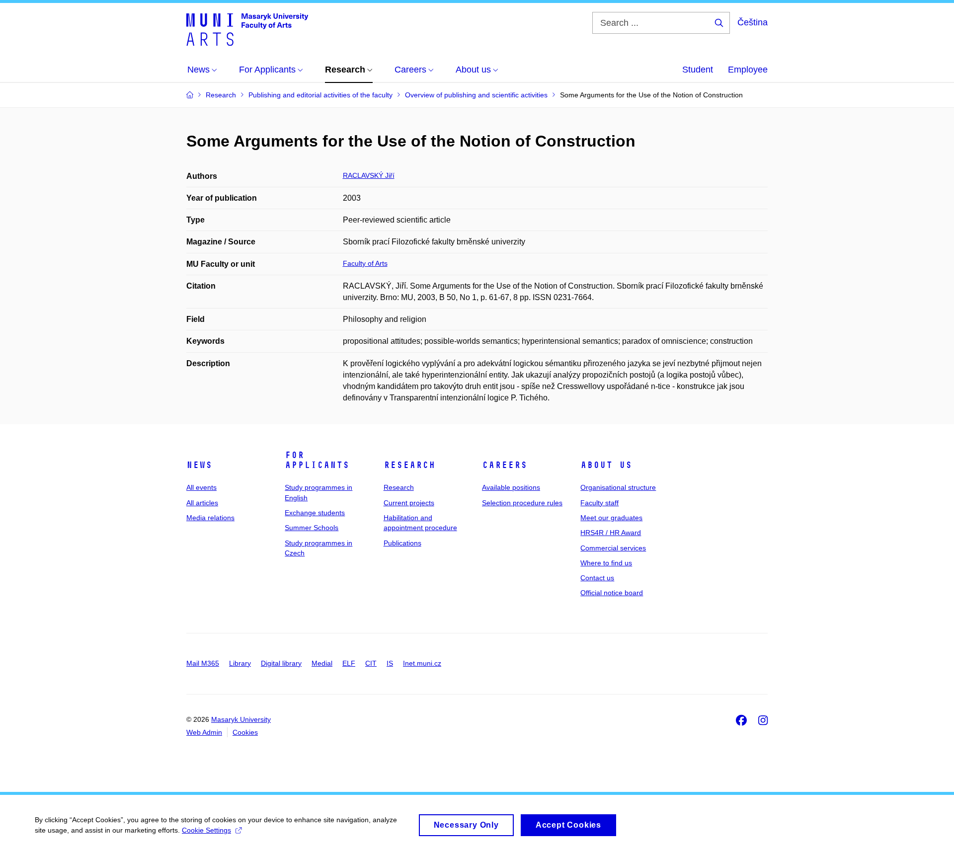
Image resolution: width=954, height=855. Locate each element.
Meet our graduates (611, 518)
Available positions (511, 487)
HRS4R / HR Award (610, 533)
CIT (371, 663)
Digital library (281, 663)
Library (240, 663)
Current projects (409, 503)
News (199, 465)
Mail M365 (202, 663)
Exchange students (315, 513)
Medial (322, 663)
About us (606, 465)
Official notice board (611, 593)
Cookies (245, 732)
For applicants (317, 460)
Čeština (752, 22)
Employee (748, 70)
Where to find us (606, 563)
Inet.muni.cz (422, 663)
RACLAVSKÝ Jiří (369, 175)
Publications (402, 543)
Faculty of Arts (365, 263)
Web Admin (204, 732)
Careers (504, 465)
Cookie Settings (206, 830)
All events (201, 487)
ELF (348, 663)
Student (697, 70)
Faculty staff (599, 503)
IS (390, 663)
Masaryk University (241, 719)
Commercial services (613, 548)
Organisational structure (618, 487)
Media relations (210, 518)
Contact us (597, 578)
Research (409, 465)
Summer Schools (311, 528)
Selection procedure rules (522, 503)
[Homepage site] (247, 29)
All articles (202, 503)
